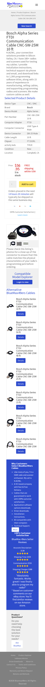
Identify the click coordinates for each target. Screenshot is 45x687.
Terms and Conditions (27, 664)
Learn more (23, 215)
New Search (27, 26)
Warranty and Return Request (21, 671)
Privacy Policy (21, 668)
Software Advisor (21, 658)
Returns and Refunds (21, 674)
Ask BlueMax (17, 644)
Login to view (22, 282)
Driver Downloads (16, 661)
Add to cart (27, 184)
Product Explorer (23, 12)
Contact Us (11, 664)
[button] (34, 229)
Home (13, 12)
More (15, 529)
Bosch (30, 107)
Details (21, 314)
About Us (29, 661)
